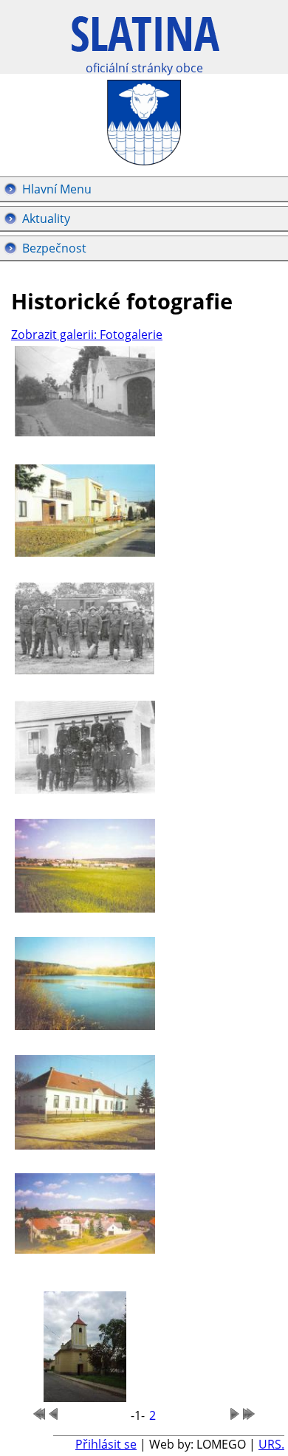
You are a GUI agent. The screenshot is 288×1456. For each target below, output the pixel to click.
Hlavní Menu (57, 189)
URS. (271, 1444)
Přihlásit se (106, 1444)
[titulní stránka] (145, 41)
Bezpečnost (54, 248)
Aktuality (46, 218)
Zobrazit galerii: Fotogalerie (86, 334)
